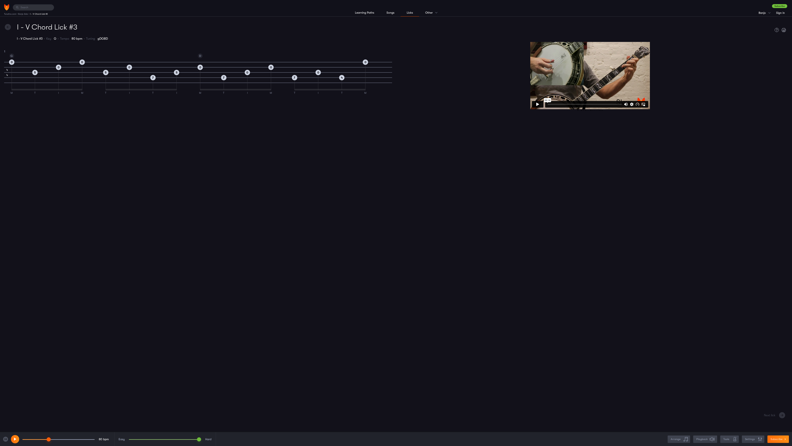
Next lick (769, 415)
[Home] (6, 7)
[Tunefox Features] (776, 30)
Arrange (676, 439)
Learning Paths (364, 12)
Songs (390, 12)
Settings (750, 439)
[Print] (785, 30)
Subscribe (779, 6)
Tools (726, 439)
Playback (702, 439)
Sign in (780, 12)
